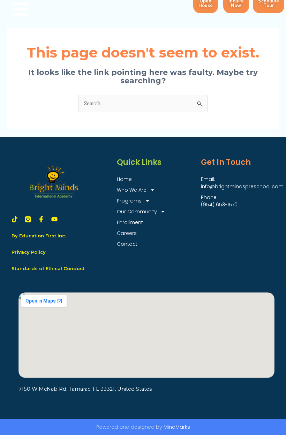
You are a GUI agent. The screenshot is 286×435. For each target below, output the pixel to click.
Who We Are (131, 189)
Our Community (137, 211)
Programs (129, 200)
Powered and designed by (143, 426)
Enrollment (130, 222)
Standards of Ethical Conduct (48, 268)
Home (124, 179)
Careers (127, 233)
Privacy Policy (29, 252)
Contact (127, 244)
